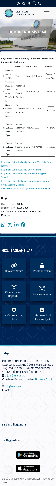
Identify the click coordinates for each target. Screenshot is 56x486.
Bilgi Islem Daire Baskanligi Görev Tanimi (21, 169)
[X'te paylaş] (9, 225)
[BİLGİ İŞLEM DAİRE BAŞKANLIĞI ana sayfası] (9, 13)
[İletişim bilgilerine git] (39, 3)
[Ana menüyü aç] (47, 13)
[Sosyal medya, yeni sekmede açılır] (23, 3)
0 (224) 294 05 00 (15, 375)
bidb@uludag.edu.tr (15, 386)
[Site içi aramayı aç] (34, 3)
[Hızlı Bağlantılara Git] (18, 3)
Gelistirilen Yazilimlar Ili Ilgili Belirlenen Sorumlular (25, 188)
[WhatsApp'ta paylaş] (3, 225)
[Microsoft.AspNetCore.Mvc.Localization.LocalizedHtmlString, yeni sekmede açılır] (28, 455)
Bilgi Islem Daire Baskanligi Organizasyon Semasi (25, 181)
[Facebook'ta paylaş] (23, 225)
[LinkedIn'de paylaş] (16, 225)
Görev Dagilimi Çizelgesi (12, 184)
